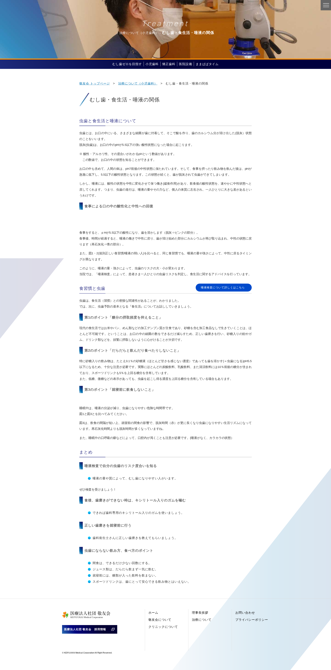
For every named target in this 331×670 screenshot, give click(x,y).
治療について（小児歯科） (137, 83)
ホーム (153, 612)
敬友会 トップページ (94, 83)
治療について (202, 619)
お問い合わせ (245, 612)
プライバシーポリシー (251, 619)
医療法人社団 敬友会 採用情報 (85, 629)
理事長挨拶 (200, 612)
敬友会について (159, 619)
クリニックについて (163, 627)
